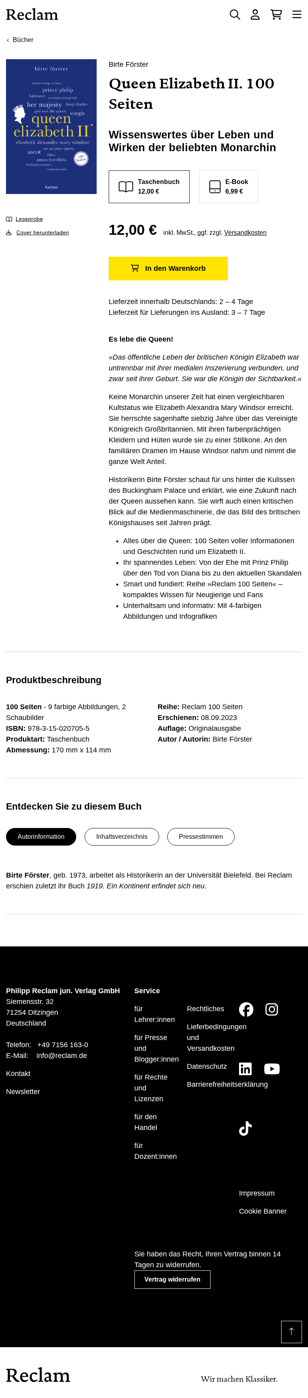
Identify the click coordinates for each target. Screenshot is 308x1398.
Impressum (257, 1193)
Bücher (23, 39)
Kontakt (18, 1074)
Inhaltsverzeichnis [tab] (122, 836)
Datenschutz (207, 1066)
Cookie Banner (263, 1211)
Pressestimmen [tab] (201, 836)
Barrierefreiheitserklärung (227, 1084)
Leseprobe (29, 219)
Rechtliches (205, 1009)
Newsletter (23, 1092)
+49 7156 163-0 (62, 1045)
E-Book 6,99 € (236, 186)
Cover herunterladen (42, 232)
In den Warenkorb (175, 268)
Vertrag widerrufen (172, 1279)
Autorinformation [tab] (41, 836)
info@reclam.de (61, 1056)
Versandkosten (245, 232)
